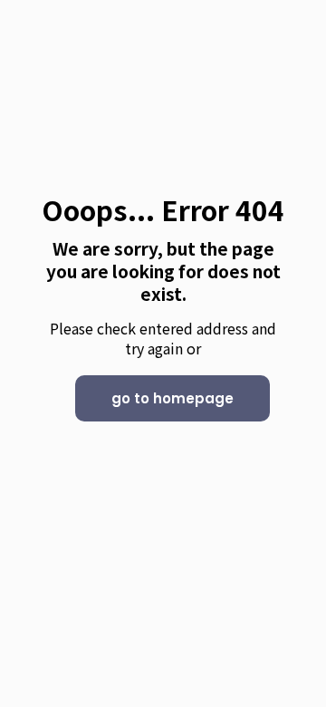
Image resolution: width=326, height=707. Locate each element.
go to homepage (172, 398)
